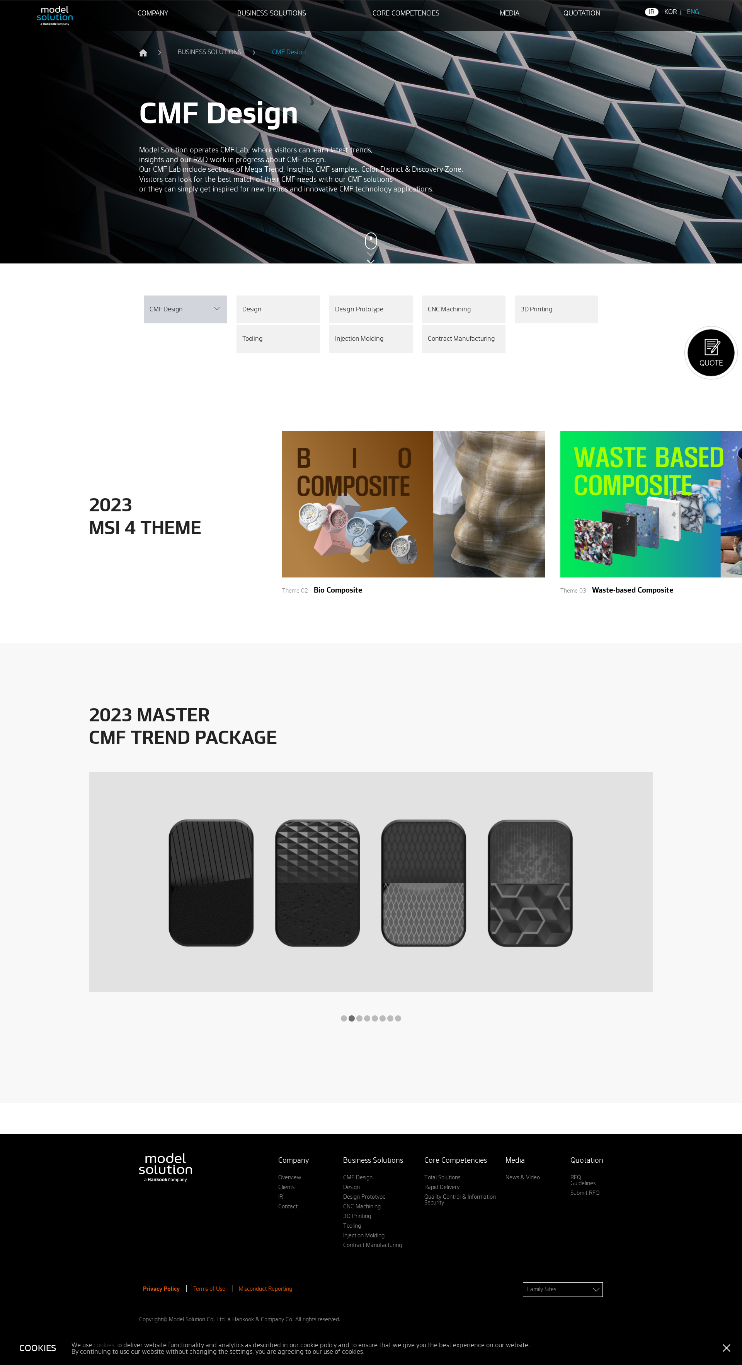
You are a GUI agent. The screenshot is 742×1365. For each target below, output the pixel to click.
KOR (670, 12)
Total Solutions (442, 1177)
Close (726, 1348)
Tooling (252, 338)
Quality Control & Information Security (460, 1200)
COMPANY (153, 13)
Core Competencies (406, 13)
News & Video (522, 1177)
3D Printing (537, 309)
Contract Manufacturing (461, 338)
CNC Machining (449, 309)
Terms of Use (209, 1289)
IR (652, 12)
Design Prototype (359, 309)
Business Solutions (271, 13)
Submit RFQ (584, 1193)
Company (293, 1161)
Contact (288, 1207)
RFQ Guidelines (583, 1180)
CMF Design (358, 1177)
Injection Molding (359, 338)
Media (509, 13)
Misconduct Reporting (265, 1289)
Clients (286, 1187)
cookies (104, 1345)
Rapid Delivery (441, 1187)
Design (252, 309)
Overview (289, 1177)
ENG (693, 12)
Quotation (581, 13)
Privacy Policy (161, 1289)
